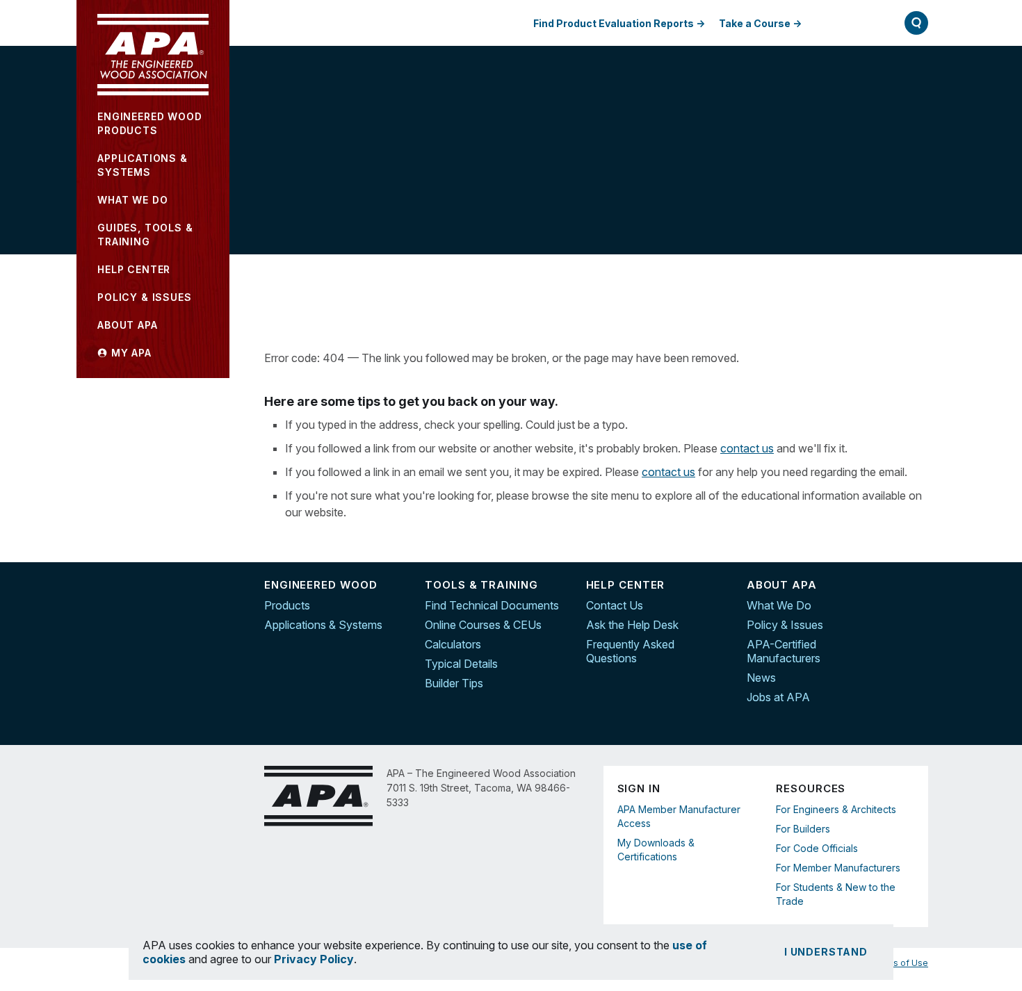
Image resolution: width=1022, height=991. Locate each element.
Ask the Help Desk (632, 625)
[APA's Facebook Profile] (917, 587)
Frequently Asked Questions (630, 651)
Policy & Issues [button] (144, 297)
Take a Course (754, 23)
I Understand (826, 952)
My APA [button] (130, 353)
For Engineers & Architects (836, 809)
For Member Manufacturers (838, 868)
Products (287, 605)
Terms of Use (900, 963)
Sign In (847, 22)
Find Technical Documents (492, 605)
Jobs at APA (778, 697)
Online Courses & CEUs (483, 625)
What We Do (779, 605)
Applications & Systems (323, 625)
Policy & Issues (785, 625)
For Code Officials (817, 848)
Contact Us (614, 605)
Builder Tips (454, 683)
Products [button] (149, 123)
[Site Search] (916, 23)
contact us (747, 448)
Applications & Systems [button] (142, 165)
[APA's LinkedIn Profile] (917, 616)
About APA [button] (127, 325)
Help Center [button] (133, 269)
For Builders (803, 829)
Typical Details (461, 664)
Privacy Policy (314, 959)
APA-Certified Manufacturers (783, 651)
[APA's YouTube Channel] (917, 645)
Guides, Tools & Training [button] (145, 234)
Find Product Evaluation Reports (613, 23)
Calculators (453, 644)
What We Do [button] (132, 200)
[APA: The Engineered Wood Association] (153, 55)
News (761, 678)
